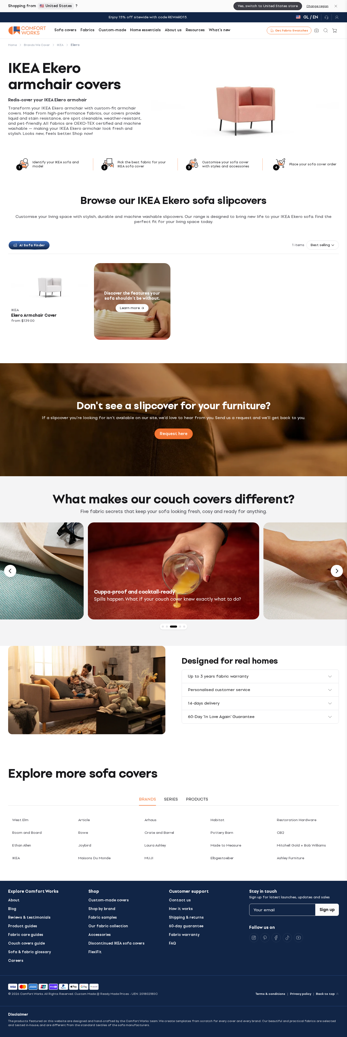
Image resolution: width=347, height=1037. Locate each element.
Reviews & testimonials (29, 917)
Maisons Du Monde (94, 858)
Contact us (180, 900)
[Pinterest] (265, 937)
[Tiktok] (287, 937)
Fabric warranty (184, 935)
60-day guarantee (186, 926)
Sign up (327, 909)
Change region (317, 6)
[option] (173, 570)
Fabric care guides (25, 935)
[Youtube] (298, 937)
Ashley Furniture (290, 858)
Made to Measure (226, 845)
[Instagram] (253, 937)
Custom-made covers (108, 900)
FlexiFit (95, 952)
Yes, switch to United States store (268, 6)
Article (84, 820)
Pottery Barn (222, 833)
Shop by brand (101, 909)
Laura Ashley (155, 845)
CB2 (280, 833)
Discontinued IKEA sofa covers (116, 943)
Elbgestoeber (222, 858)
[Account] (335, 17)
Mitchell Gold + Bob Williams (301, 845)
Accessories (99, 935)
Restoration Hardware (296, 820)
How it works (181, 909)
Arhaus (150, 820)
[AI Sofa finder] (316, 30)
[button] (322, 245)
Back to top (325, 994)
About (14, 900)
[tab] (163, 627)
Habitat (217, 820)
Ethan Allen (21, 845)
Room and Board (27, 833)
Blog (12, 909)
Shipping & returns (186, 917)
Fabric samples (102, 917)
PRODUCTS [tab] (197, 799)
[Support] (326, 17)
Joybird (84, 845)
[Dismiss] (336, 6)
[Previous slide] (10, 571)
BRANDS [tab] (147, 799)
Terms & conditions (270, 994)
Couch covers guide (26, 943)
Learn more (130, 308)
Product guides (22, 926)
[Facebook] (276, 937)
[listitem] (49, 301)
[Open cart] (335, 30)
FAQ (172, 943)
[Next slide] (337, 571)
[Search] (326, 30)
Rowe (83, 833)
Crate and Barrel (159, 833)
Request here (173, 433)
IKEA (16, 858)
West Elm (20, 820)
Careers (15, 961)
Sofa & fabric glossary (29, 952)
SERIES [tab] (171, 799)
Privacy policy (300, 994)
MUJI (149, 858)
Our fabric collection (108, 926)
